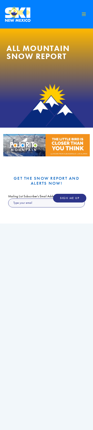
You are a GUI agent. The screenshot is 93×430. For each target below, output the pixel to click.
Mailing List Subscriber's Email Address (33, 196)
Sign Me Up (69, 198)
